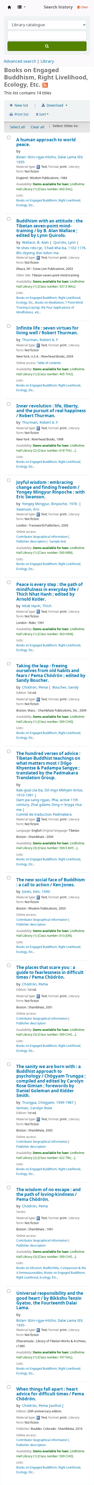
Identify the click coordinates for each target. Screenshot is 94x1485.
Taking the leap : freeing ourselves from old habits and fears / (50, 673)
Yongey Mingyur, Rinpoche (50, 504)
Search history (58, 7)
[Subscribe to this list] (45, 84)
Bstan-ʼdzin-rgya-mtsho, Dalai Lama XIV (49, 160)
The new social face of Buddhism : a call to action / (50, 882)
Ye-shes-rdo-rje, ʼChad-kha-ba (51, 250)
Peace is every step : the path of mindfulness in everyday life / (49, 592)
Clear (84, 7)
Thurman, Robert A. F (40, 340)
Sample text (57, 541)
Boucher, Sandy (65, 687)
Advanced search (20, 61)
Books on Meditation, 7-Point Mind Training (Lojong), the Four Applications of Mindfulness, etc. (49, 307)
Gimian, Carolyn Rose (34, 1108)
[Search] (47, 46)
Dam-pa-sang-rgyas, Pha (49, 804)
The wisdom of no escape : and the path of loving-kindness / (48, 1194)
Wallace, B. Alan (35, 242)
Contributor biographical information (41, 537)
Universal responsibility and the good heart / (49, 1300)
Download (55, 105)
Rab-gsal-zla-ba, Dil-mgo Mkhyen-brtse (49, 793)
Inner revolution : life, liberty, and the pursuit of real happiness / (51, 411)
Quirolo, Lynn (64, 242)
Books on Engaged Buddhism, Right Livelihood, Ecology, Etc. (50, 1275)
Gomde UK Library (9, 7)
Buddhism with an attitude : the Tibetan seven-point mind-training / (49, 228)
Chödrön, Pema (35, 687)
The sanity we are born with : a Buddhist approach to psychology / (51, 1081)
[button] (22, 7)
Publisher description (31, 541)
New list (21, 105)
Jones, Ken (36, 891)
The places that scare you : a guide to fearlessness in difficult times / (49, 972)
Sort (42, 114)
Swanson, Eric (28, 509)
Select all (17, 127)
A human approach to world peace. (46, 142)
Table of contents (49, 363)
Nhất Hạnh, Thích (37, 606)
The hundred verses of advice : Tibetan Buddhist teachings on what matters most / (48, 765)
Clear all (37, 127)
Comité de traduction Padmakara (44, 814)
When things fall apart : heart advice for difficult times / (50, 1394)
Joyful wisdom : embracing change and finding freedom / (50, 490)
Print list (21, 114)
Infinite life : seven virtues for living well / (47, 331)
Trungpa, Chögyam (47, 1102)
